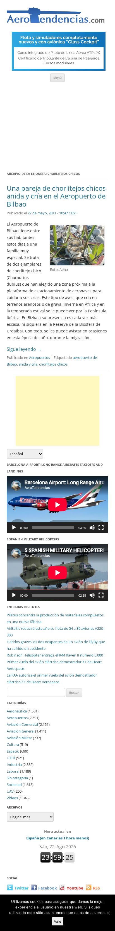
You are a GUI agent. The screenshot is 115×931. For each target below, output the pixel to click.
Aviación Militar (19, 737)
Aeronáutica (17, 711)
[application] (57, 504)
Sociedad (14, 784)
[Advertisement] (57, 125)
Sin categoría (17, 777)
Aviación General (20, 731)
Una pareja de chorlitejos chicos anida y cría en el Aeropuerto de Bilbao (56, 196)
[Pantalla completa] (101, 527)
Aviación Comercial (22, 724)
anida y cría (28, 364)
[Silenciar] (92, 527)
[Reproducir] (14, 527)
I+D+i (11, 757)
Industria (14, 764)
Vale (57, 921)
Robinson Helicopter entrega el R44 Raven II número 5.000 (55, 655)
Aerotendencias (55, 17)
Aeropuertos (39, 357)
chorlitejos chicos (53, 364)
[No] (108, 913)
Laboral (13, 771)
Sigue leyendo (24, 349)
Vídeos (12, 797)
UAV (10, 791)
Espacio (13, 751)
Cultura (13, 744)
